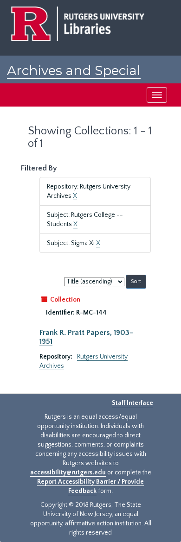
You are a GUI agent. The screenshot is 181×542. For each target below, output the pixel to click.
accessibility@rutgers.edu (68, 472)
